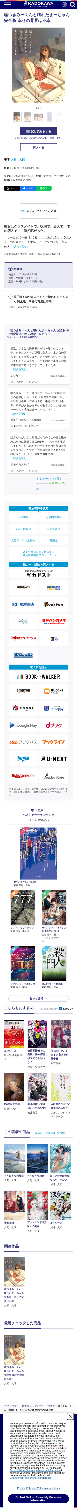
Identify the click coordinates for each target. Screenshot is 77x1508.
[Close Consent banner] (70, 1416)
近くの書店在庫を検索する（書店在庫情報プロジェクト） (38, 553)
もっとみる (36, 998)
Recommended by (48, 1009)
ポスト (13, 188)
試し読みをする (41, 131)
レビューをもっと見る (49, 478)
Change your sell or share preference (31, 1478)
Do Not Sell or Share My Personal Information (35, 1470)
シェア (29, 188)
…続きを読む (19, 246)
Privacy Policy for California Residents (38, 1488)
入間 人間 (18, 159)
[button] (67, 119)
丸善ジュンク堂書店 (23, 540)
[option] (15, 1282)
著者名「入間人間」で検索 (50, 1133)
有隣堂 (54, 540)
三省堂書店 (53, 528)
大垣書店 (23, 517)
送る (45, 188)
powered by (42, 483)
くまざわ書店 (23, 528)
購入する (38, 147)
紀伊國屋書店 (54, 517)
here (54, 1441)
